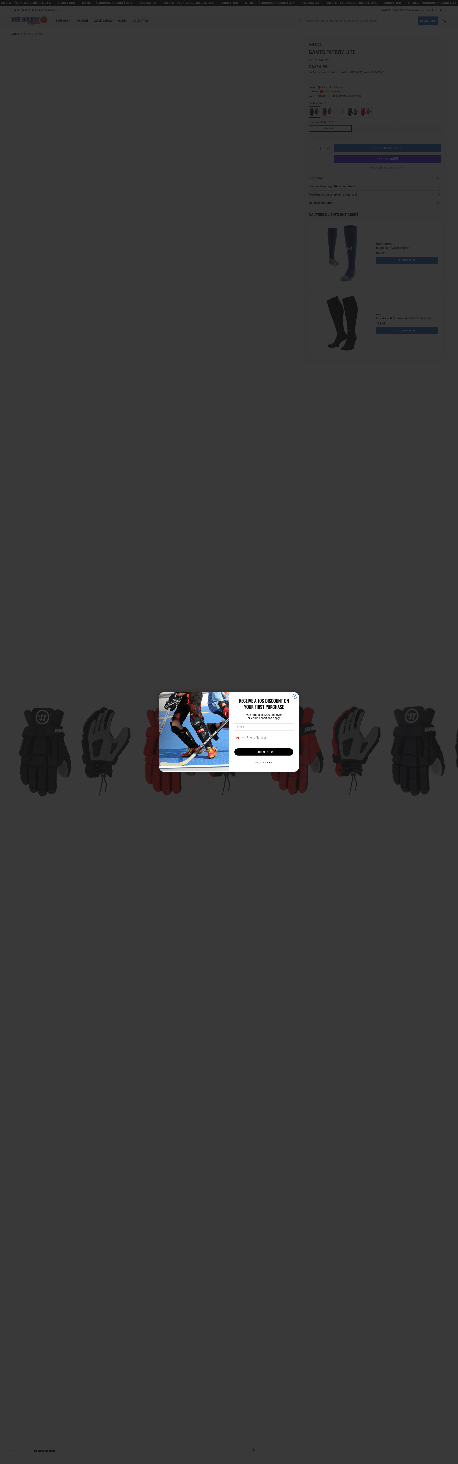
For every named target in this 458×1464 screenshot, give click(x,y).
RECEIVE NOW (264, 752)
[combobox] (239, 737)
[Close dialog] (295, 696)
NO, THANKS (263, 762)
